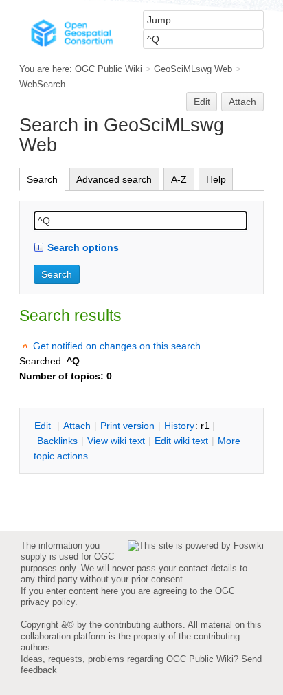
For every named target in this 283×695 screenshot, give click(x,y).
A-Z (179, 179)
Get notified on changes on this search (117, 345)
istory (179, 425)
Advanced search (114, 179)
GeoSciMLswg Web (193, 69)
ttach (77, 425)
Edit (202, 101)
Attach (242, 101)
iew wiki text (116, 440)
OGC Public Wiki (108, 69)
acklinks (57, 440)
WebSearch (42, 84)
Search (42, 179)
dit (44, 425)
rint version (127, 425)
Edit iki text (181, 440)
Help (216, 179)
